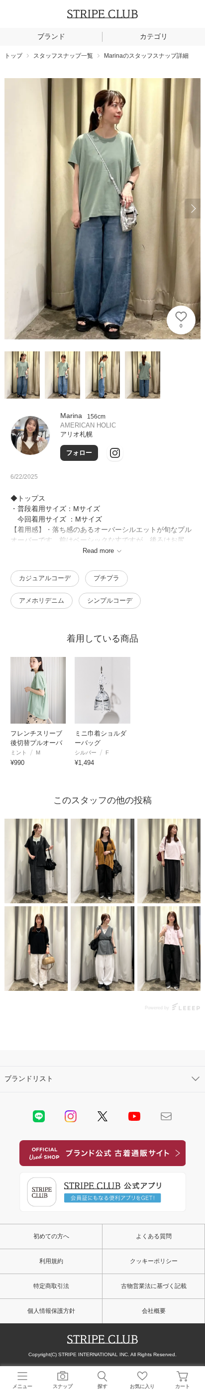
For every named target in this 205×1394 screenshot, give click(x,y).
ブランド (51, 36)
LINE (39, 1116)
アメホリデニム (41, 600)
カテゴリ (154, 36)
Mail (166, 1116)
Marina (71, 416)
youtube (134, 1116)
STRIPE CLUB (102, 14)
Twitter (102, 1116)
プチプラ (106, 578)
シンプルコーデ (109, 600)
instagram (71, 1116)
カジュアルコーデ (45, 578)
